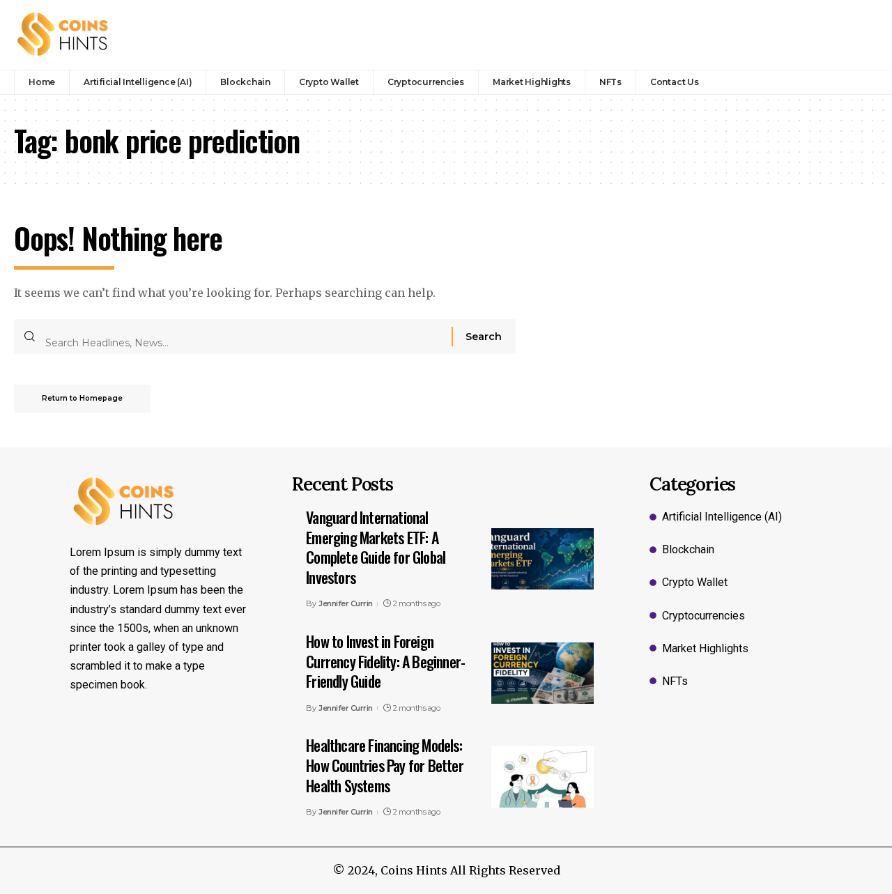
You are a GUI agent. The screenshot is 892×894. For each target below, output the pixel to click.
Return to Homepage (82, 398)
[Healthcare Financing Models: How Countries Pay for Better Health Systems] (542, 777)
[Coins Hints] (63, 34)
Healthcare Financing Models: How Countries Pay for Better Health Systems (384, 765)
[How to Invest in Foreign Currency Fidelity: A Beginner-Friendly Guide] (542, 673)
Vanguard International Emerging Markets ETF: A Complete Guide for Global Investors (375, 547)
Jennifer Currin (345, 603)
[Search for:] (243, 336)
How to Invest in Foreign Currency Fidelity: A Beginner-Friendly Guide (385, 661)
